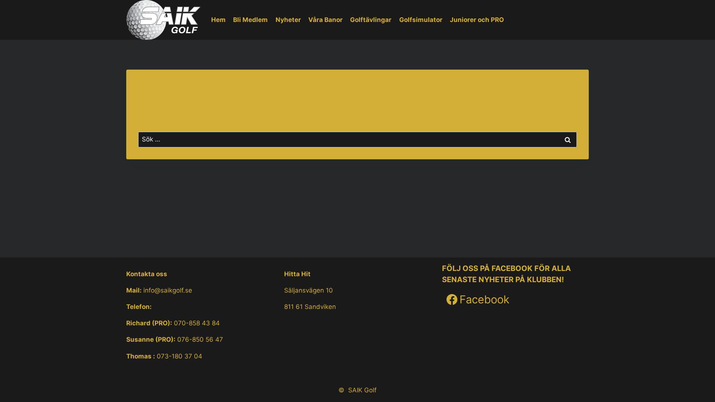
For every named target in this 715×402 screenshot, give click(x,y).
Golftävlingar (370, 19)
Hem (218, 19)
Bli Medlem (250, 19)
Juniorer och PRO (477, 19)
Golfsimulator (420, 19)
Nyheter (288, 19)
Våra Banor (325, 19)
